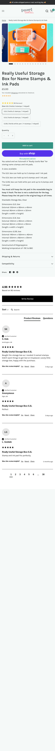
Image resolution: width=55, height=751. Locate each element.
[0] (51, 11)
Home (4, 20)
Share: (4, 272)
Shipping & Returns (11, 256)
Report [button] (27, 366)
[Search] (47, 11)
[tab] (32, 319)
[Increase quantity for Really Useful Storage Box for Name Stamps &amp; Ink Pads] (12, 135)
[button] (27, 103)
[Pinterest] (17, 272)
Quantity (5, 130)
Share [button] (32, 366)
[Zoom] (43, 27)
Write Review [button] (27, 299)
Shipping (14, 93)
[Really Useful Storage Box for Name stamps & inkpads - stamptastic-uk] (27, 44)
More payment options (27, 158)
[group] (27, 287)
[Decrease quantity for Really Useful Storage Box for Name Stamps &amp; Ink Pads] (4, 135)
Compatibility (8, 264)
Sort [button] (4, 309)
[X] (13, 272)
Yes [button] (22, 366)
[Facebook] (10, 272)
